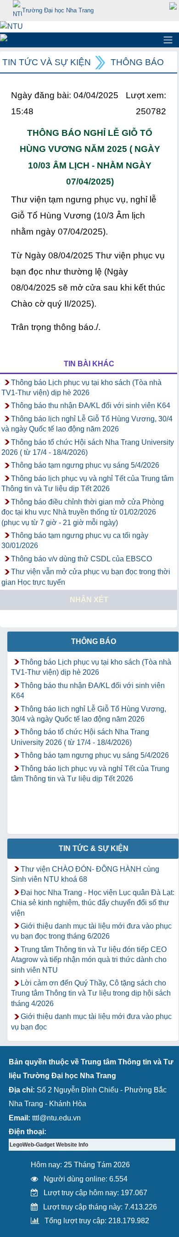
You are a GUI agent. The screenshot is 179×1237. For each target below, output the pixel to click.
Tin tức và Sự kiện (46, 62)
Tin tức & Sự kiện (94, 848)
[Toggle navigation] (168, 40)
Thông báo (137, 62)
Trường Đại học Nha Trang (58, 10)
